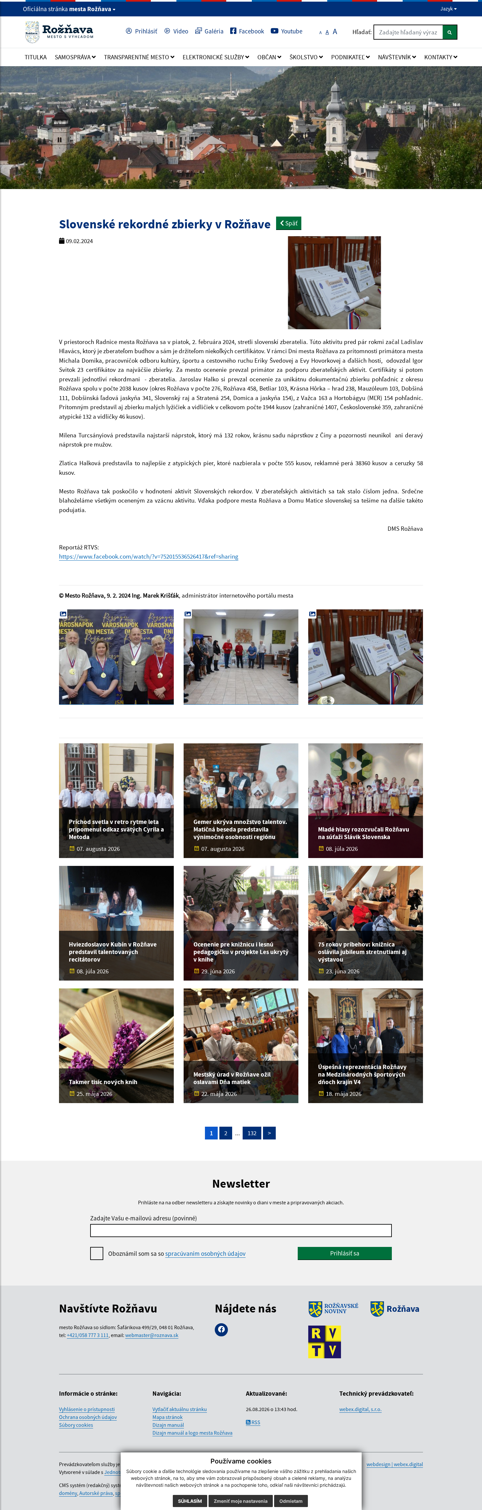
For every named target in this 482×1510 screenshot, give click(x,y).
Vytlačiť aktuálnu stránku (179, 1409)
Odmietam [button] (291, 1501)
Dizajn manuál (168, 1425)
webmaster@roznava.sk (151, 1335)
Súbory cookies (76, 1425)
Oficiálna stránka (67, 9)
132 (252, 1133)
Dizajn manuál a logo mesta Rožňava (192, 1432)
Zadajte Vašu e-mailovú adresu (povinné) (143, 1218)
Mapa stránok (167, 1417)
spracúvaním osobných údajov (205, 1253)
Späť (290, 223)
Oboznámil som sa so (177, 1253)
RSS (255, 1422)
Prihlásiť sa (344, 1253)
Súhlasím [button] (190, 1501)
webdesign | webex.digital (395, 1464)
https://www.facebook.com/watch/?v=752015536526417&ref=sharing (148, 556)
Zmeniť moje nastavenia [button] (241, 1501)
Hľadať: (362, 32)
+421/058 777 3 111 (88, 1335)
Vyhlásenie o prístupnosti (87, 1409)
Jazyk (447, 8)
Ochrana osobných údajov (88, 1417)
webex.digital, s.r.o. (360, 1409)
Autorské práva (96, 1493)
